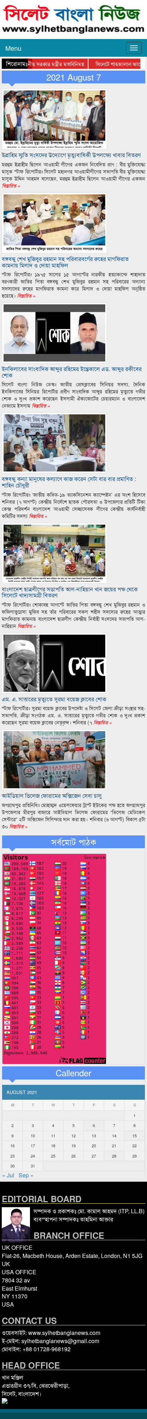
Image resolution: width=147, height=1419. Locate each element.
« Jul (8, 1175)
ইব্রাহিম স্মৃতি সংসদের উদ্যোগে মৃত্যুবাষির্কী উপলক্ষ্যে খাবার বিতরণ (71, 155)
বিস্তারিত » (11, 185)
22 (134, 1145)
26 (73, 1156)
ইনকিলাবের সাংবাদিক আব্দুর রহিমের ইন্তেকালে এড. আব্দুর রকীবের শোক (72, 372)
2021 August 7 (73, 77)
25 (53, 1156)
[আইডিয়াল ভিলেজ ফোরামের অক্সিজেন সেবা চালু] (54, 759)
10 (33, 1135)
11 (53, 1135)
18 (53, 1145)
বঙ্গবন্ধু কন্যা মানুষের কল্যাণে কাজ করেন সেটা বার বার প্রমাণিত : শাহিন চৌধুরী (69, 482)
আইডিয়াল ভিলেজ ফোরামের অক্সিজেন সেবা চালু (52, 795)
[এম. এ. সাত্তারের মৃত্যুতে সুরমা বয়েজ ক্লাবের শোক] (54, 662)
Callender (73, 1072)
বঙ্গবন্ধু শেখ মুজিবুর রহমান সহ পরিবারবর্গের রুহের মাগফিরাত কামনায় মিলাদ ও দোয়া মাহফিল (65, 262)
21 (114, 1145)
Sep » (26, 1175)
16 (12, 1145)
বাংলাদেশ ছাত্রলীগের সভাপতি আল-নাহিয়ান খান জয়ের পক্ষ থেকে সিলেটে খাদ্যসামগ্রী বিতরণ (70, 592)
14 (114, 1135)
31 (33, 1166)
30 (12, 1166)
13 (94, 1135)
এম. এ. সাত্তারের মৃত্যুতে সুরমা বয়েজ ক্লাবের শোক (54, 699)
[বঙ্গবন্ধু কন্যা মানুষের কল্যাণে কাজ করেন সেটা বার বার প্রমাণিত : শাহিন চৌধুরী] (54, 442)
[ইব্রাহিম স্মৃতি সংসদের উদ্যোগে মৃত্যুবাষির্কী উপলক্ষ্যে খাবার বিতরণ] (54, 118)
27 (94, 1156)
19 (73, 1145)
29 (134, 1156)
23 (12, 1156)
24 (33, 1156)
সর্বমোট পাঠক (73, 841)
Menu (13, 48)
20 (94, 1145)
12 (73, 1135)
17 (33, 1145)
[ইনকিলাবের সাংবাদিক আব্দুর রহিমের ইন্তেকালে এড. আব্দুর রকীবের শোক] (54, 332)
